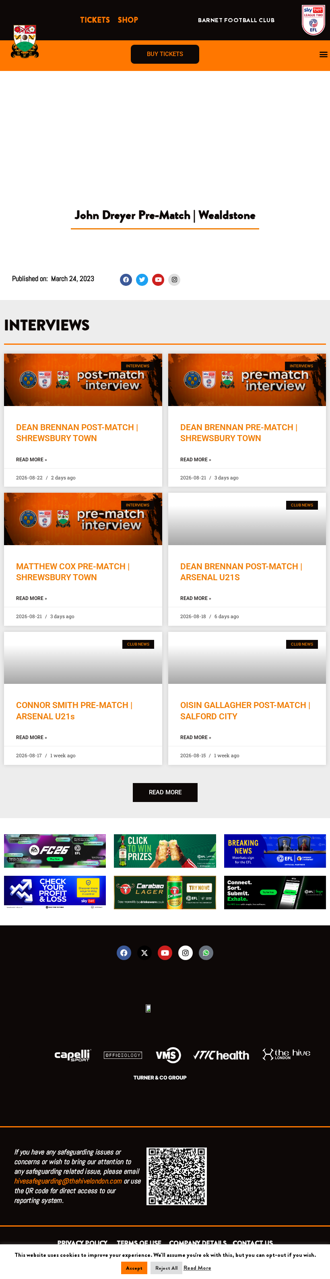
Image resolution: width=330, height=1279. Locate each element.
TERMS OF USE (140, 1243)
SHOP (128, 20)
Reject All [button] (166, 1268)
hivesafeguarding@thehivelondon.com (68, 1180)
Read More (197, 1267)
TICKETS (95, 20)
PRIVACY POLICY (84, 1243)
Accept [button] (134, 1268)
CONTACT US (253, 1243)
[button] (323, 54)
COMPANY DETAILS (198, 1243)
